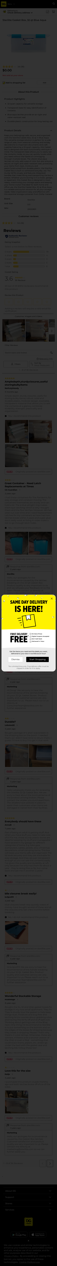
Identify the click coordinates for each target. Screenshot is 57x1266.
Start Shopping (37, 659)
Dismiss (15, 659)
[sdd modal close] (51, 598)
